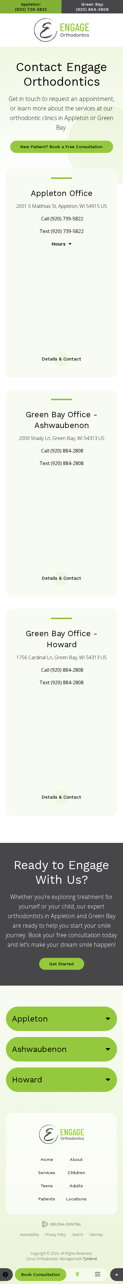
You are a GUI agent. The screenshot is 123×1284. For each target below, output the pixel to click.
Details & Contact (61, 359)
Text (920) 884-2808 (61, 463)
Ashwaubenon (39, 1049)
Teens (47, 1185)
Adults (76, 1185)
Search (77, 1234)
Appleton (30, 1018)
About (76, 1159)
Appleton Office (62, 193)
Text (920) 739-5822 (61, 231)
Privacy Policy (55, 1234)
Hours (59, 244)
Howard (27, 1079)
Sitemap (96, 1234)
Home (47, 1159)
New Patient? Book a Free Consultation (61, 146)
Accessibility (29, 1234)
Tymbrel (90, 1258)
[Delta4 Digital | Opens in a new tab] (61, 1224)
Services (46, 1172)
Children (76, 1172)
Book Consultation (40, 1274)
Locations (76, 1198)
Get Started (61, 963)
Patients (46, 1198)
